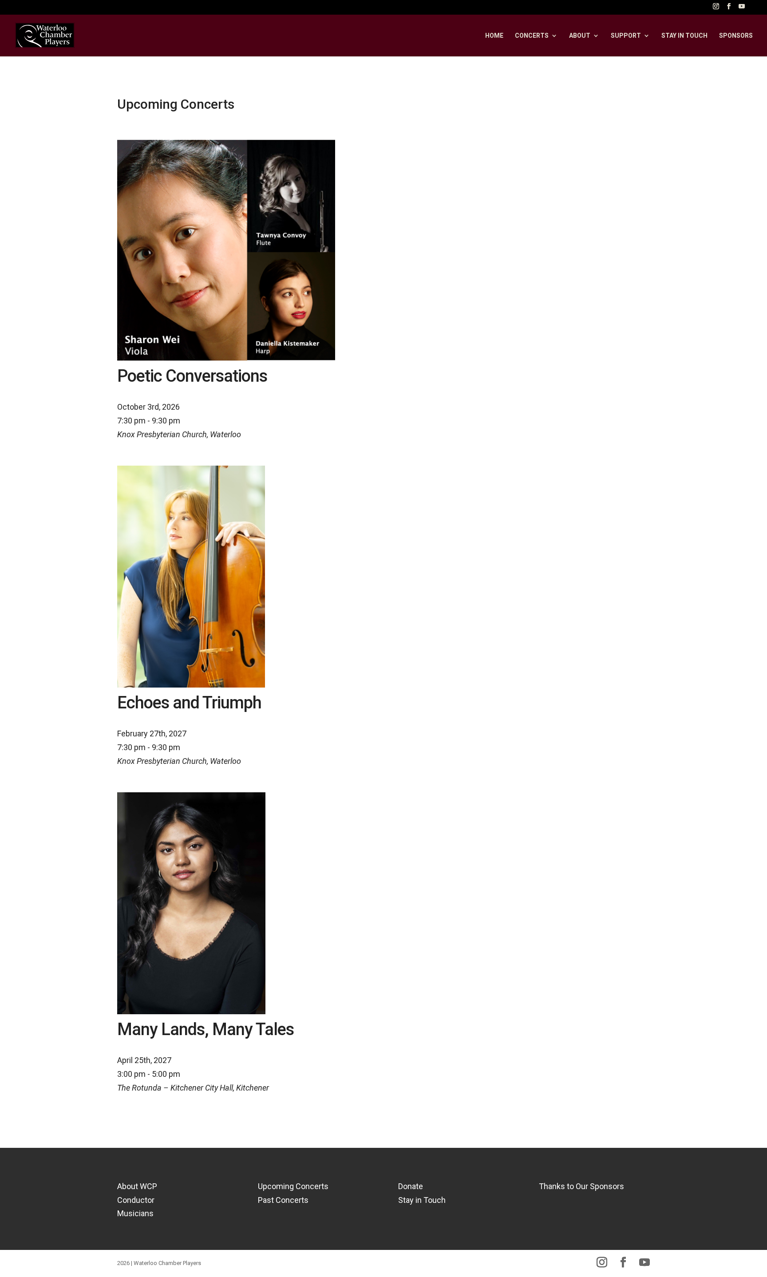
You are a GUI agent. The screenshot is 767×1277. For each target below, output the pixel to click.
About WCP (137, 1186)
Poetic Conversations (192, 376)
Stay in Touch (422, 1200)
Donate (410, 1186)
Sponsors (736, 35)
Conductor (135, 1200)
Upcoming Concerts (293, 1186)
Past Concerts (283, 1200)
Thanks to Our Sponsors (581, 1186)
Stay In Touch (684, 35)
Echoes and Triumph (189, 702)
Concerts (532, 35)
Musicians (135, 1213)
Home (494, 35)
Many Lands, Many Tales (205, 1029)
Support (626, 35)
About (579, 35)
